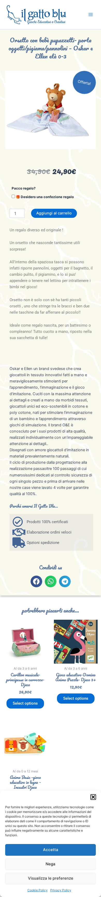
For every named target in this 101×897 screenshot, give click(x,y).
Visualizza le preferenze (50, 878)
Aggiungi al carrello (54, 213)
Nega (50, 863)
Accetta (50, 849)
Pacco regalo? (23, 188)
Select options (25, 703)
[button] (93, 797)
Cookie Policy (37, 890)
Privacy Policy (60, 890)
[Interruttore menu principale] (90, 14)
